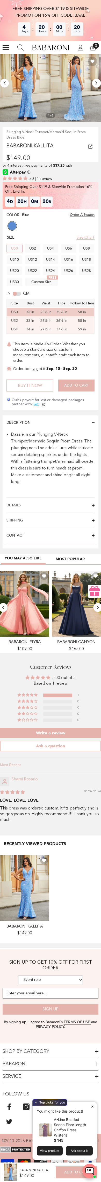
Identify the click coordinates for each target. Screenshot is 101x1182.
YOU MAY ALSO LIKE (23, 558)
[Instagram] (26, 1106)
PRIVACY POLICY (50, 1026)
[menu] (6, 47)
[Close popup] (92, 1106)
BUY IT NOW (30, 385)
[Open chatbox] (89, 1171)
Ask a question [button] (50, 746)
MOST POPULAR (70, 559)
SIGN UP (50, 1009)
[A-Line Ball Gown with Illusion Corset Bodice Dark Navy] (76, 604)
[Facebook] (9, 1106)
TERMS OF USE (77, 1022)
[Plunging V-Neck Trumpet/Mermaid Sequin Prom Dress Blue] (24, 888)
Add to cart (76, 385)
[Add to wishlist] (92, 61)
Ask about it (79, 1151)
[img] (12, 793)
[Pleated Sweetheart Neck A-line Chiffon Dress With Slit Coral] (24, 604)
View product (49, 1151)
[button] (4, 83)
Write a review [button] (50, 733)
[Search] (20, 47)
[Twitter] (9, 1121)
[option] (25, 88)
